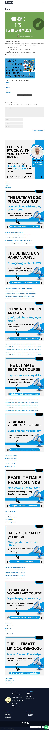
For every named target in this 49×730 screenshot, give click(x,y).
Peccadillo (8, 92)
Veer (7, 85)
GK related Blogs (8, 682)
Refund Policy (8, 716)
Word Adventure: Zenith (10, 463)
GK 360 (6, 185)
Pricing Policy (8, 717)
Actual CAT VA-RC (30, 698)
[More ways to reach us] (43, 727)
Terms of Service (9, 712)
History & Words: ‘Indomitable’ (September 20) (15, 572)
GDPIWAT (7, 182)
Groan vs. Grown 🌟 (9, 519)
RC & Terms (28, 696)
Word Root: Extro (8, 623)
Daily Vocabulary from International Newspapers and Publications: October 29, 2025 (23, 354)
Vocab (27, 695)
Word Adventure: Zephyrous (11, 458)
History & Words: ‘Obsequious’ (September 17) (15, 567)
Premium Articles (8, 683)
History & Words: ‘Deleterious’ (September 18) (15, 569)
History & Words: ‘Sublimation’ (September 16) (15, 575)
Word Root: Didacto (9, 633)
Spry (7, 89)
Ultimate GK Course (9, 678)
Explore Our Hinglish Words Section (24, 95)
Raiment (8, 87)
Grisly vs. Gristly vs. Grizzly (10, 522)
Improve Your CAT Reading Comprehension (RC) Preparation (18, 235)
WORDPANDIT (8, 187)
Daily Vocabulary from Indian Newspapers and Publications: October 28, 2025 (21, 405)
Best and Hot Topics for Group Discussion (14, 232)
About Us (28, 693)
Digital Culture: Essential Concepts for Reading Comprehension (18, 288)
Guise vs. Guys (8, 514)
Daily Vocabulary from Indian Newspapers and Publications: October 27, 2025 (21, 407)
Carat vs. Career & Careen (10, 511)
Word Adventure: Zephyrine (11, 461)
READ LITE (7, 183)
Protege (7, 82)
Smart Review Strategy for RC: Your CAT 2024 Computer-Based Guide (19, 243)
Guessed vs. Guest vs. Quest (11, 516)
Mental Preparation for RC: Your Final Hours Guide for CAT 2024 (18, 240)
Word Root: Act (8, 631)
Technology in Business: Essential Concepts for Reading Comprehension (20, 293)
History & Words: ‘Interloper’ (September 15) (14, 577)
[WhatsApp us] (46, 727)
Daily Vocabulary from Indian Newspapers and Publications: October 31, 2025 (21, 399)
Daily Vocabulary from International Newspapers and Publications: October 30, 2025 (23, 346)
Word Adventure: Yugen (10, 466)
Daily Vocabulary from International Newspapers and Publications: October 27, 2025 (23, 352)
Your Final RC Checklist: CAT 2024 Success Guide (15, 237)
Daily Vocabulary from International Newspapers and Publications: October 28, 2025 (23, 349)
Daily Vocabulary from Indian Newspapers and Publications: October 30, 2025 (21, 402)
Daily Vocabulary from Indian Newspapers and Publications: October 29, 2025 (21, 410)
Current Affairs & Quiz (9, 680)
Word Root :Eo (8, 628)
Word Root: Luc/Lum (9, 625)
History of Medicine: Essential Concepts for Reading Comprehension (19, 296)
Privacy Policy (8, 714)
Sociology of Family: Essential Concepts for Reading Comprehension (19, 290)
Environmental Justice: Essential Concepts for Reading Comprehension (20, 298)
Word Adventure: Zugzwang (11, 455)
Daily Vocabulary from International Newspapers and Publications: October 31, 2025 (23, 344)
